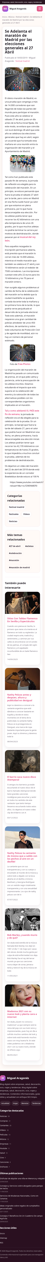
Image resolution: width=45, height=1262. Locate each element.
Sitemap (3, 1238)
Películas (5, 1134)
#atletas (29, 546)
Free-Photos (24, 364)
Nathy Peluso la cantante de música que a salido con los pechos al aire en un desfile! (22, 857)
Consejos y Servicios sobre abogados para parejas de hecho (21, 1187)
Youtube (5, 1148)
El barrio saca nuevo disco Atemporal (21, 778)
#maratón (14, 560)
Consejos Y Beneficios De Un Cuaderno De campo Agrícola (21, 1217)
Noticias (13, 521)
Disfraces (5, 1166)
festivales (13, 514)
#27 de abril (14, 546)
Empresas (5, 1143)
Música (11, 17)
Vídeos (26, 514)
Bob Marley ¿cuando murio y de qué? (22, 936)
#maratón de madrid (19, 567)
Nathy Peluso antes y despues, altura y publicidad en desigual (19, 697)
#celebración (15, 553)
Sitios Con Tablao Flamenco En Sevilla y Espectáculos (22, 620)
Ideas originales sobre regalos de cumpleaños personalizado (20, 1207)
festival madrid (22, 17)
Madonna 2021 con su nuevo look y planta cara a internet (22, 1014)
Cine (3, 1157)
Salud (4, 1153)
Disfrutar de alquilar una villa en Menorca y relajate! (22, 1178)
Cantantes (5, 1125)
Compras (5, 1121)
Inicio (4, 17)
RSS (1, 1242)
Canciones (5, 1162)
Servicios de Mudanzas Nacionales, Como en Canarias (19, 1197)
